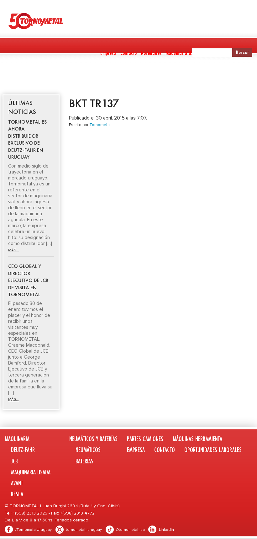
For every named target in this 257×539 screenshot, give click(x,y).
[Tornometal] (128, 20)
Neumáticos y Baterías (74, 77)
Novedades (151, 53)
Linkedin (166, 529)
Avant (17, 483)
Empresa (108, 53)
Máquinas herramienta (176, 77)
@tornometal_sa (130, 529)
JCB (14, 461)
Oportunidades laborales (213, 449)
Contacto (128, 53)
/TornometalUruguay (33, 529)
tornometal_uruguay (84, 529)
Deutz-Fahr (23, 449)
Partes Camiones (129, 77)
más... (13, 250)
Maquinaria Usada (183, 53)
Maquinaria (15, 77)
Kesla (17, 494)
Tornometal (100, 124)
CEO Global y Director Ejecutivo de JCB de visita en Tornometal (28, 280)
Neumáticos (88, 449)
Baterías (84, 461)
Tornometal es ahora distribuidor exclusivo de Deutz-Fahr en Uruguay (27, 139)
